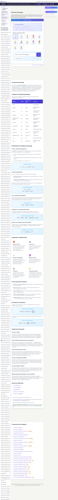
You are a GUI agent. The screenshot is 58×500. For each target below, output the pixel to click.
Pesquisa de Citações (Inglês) (5, 82)
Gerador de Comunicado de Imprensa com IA (5, 449)
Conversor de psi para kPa (5, 287)
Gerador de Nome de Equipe (5, 405)
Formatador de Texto (5, 71)
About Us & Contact (36, 485)
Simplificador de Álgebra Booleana (5, 397)
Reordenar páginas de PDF (5, 477)
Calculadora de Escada (5, 192)
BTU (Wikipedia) (16, 389)
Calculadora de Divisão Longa (5, 307)
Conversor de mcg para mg (5, 493)
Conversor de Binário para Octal (5, 119)
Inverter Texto (3, 333)
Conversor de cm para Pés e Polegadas (5, 272)
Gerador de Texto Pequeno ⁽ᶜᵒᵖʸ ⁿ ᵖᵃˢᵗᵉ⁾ (5, 165)
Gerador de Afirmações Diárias (5, 419)
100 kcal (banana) (17, 26)
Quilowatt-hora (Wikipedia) (18, 391)
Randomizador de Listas (5, 122)
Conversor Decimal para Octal (5, 235)
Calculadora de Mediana (5, 115)
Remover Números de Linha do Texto (5, 240)
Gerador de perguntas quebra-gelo (5, 438)
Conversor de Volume (17, 453)
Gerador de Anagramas (5, 98)
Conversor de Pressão (17, 444)
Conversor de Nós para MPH (18, 475)
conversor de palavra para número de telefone (5, 342)
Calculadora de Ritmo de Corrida (5, 185)
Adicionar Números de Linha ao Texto (5, 349)
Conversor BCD (4, 368)
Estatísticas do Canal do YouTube (5, 157)
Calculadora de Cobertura (5, 351)
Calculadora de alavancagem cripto (5, 261)
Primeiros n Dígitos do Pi (5, 194)
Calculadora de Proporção (5, 65)
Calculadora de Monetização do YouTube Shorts (5, 117)
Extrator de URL (4, 383)
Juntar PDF (3, 394)
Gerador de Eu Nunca (5, 440)
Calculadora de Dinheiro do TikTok (5, 364)
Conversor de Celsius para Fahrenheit (20, 471)
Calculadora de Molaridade (5, 386)
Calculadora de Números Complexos (5, 215)
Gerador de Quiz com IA (5, 78)
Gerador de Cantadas (5, 423)
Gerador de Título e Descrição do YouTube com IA (5, 453)
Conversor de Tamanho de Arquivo (20, 431)
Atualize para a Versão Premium (51, 11)
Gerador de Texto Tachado (5, 346)
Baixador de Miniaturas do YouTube (5, 183)
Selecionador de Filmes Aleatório (5, 178)
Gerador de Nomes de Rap (5, 408)
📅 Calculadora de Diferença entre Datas (5, 93)
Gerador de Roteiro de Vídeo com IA (5, 371)
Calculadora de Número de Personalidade (5, 213)
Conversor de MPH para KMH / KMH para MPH (22, 477)
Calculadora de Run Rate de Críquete (4, 24)
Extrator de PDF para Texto (5, 467)
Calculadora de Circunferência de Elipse (5, 226)
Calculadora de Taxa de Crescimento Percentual (5, 137)
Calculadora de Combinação (5, 89)
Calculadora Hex (4, 255)
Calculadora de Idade (5, 353)
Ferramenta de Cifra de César (5, 218)
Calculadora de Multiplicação (5, 113)
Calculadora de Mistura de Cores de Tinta (5, 281)
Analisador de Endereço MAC (5, 294)
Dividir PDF (3, 303)
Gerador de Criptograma (5, 220)
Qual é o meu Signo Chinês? (5, 285)
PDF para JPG (3, 484)
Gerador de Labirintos (5, 331)
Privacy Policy (28, 485)
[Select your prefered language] (50, 4)
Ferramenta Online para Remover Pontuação (5, 95)
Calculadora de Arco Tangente (5, 338)
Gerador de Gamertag (5, 403)
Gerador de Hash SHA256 (5, 174)
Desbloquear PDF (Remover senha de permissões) (5, 466)
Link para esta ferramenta (50, 9)
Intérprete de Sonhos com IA (5, 443)
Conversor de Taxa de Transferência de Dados (22, 460)
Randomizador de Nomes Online (5, 143)
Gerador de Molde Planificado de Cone (5, 277)
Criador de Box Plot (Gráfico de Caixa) (5, 370)
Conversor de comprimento (18, 436)
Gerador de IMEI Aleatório (5, 43)
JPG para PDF (3, 482)
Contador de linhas (4, 47)
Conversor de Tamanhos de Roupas (20, 466)
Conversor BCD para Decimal (5, 390)
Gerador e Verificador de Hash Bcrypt (5, 327)
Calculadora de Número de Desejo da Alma (5, 209)
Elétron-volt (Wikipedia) (17, 393)
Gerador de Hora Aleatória (5, 126)
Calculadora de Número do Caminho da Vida (5, 167)
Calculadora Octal (4, 301)
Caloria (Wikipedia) (17, 387)
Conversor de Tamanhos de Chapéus (20, 468)
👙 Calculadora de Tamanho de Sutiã (5, 322)
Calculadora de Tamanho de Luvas (19, 469)
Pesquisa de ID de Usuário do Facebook (5, 63)
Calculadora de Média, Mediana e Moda (5, 150)
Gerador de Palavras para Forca (5, 432)
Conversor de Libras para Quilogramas (20, 434)
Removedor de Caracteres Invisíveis (5, 224)
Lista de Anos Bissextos (5, 111)
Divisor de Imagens (4, 274)
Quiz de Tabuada (4, 395)
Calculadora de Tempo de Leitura (5, 329)
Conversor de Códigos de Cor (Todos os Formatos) (5, 233)
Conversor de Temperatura (18, 449)
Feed (39, 484)
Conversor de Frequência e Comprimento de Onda (23, 451)
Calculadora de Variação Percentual (5, 84)
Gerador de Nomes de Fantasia (5, 412)
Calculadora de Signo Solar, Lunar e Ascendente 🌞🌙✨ (5, 58)
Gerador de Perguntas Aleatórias (5, 325)
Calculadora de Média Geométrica (5, 161)
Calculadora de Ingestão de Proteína (5, 384)
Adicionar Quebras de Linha (5, 176)
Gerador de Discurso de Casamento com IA (5, 447)
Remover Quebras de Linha (5, 290)
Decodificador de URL (5, 392)
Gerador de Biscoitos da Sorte (5, 414)
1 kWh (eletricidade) (25, 26)
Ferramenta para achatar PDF (5, 464)
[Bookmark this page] (53, 4)
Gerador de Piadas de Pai (5, 425)
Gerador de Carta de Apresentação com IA (5, 460)
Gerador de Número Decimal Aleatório (5, 222)
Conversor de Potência (17, 440)
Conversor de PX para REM (5, 488)
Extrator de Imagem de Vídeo (5, 135)
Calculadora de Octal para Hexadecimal (5, 216)
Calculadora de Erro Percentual (5, 250)
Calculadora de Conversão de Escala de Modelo (22, 456)
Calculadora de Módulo (4, 15)
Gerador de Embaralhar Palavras (5, 187)
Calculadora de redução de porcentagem (5, 200)
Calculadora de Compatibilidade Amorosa (5, 67)
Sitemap (35, 484)
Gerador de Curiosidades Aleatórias (5, 429)
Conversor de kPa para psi (5, 87)
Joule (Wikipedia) (16, 385)
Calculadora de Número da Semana (5, 320)
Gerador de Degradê (5, 357)
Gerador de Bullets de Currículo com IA (5, 458)
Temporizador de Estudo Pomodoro (5, 336)
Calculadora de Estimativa (5, 318)
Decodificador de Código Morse (5, 156)
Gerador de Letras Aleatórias (5, 37)
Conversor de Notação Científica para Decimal (4, 17)
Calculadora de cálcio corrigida (5, 144)
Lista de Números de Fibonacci (5, 283)
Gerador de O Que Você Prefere (5, 442)
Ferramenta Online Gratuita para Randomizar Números (5, 229)
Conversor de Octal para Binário (5, 146)
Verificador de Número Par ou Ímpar (5, 362)
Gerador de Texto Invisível (5, 305)
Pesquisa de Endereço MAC (5, 60)
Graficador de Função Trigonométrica (5, 189)
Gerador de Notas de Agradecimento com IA (5, 445)
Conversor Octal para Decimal (5, 106)
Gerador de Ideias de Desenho (5, 416)
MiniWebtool (17, 400)
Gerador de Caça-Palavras (5, 69)
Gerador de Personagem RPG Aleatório (5, 159)
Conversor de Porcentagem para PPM (20, 438)
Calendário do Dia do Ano (5, 388)
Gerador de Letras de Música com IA (5, 495)
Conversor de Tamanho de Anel (19, 464)
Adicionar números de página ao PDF (5, 475)
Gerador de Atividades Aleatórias (5, 244)
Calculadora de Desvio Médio (5, 296)
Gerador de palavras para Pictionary (5, 434)
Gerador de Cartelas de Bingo (5, 41)
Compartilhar (45, 4)
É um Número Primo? (5, 202)
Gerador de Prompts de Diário (5, 418)
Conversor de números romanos (5, 211)
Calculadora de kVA (4, 366)
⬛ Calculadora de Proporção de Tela (5, 340)
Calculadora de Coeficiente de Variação (5, 128)
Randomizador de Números (5, 316)
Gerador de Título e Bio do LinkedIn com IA (5, 456)
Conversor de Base (4, 141)
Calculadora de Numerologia (5, 207)
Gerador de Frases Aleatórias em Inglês (5, 288)
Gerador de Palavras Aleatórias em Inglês (5, 133)
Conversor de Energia (17, 429)
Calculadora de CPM (5, 399)
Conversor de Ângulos (17, 427)
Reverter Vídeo (4, 292)
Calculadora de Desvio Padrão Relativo (5, 102)
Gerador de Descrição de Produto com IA (5, 451)
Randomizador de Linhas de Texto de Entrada (5, 191)
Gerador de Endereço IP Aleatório (5, 132)
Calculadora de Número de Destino (5, 61)
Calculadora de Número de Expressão (5, 45)
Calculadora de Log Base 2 (5, 375)
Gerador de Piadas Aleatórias (5, 427)
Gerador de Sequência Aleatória (5, 168)
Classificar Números (5, 76)
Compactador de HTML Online (5, 270)
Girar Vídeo (3, 239)
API (15, 485)
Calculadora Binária (4, 54)
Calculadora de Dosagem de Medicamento (5, 263)
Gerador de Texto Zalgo (5, 231)
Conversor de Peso (17, 455)
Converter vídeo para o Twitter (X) (5, 401)
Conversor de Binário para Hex (5, 130)
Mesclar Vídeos (4, 170)
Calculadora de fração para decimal (5, 152)
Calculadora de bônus (5, 248)
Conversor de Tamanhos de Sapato (20, 445)
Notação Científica (19, 58)
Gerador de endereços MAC (5, 39)
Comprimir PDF (4, 298)
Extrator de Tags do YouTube (5, 257)
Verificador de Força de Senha (5, 359)
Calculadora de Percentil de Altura (5, 268)
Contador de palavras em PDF (5, 471)
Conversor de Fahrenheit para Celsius (20, 473)
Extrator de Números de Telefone (5, 196)
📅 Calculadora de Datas (5, 36)
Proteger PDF (3, 473)
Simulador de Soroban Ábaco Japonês (5, 279)
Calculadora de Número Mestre (5, 148)
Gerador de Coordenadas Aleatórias (5, 109)
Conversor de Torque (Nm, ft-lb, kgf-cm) (21, 458)
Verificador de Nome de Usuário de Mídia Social (5, 360)
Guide (42, 484)
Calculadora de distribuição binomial (5, 253)
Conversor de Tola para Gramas (5, 490)
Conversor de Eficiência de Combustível (21, 462)
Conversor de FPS (4, 264)
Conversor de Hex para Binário (5, 104)
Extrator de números (3, 21)
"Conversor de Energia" (17, 399)
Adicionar (39, 4)
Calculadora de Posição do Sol (5, 181)
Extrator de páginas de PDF (5, 469)
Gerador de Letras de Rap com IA (5, 462)
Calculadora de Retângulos (5, 355)
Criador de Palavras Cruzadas (5, 266)
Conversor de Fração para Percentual (5, 205)
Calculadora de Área (5, 309)
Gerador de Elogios (4, 421)
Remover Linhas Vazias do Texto (5, 198)
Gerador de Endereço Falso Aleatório (5, 237)
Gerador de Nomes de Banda (5, 410)
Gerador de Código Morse (5, 52)
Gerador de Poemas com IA (5, 497)
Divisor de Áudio (4, 100)
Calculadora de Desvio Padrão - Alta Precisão (5, 139)
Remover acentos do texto (5, 80)
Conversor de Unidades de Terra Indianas (5, 491)
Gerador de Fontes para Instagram (5, 314)
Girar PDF (3, 480)
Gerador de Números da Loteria (5, 180)
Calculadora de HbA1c (5, 154)
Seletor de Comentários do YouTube (5, 259)
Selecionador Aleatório (5, 347)
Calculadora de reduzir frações (5, 379)
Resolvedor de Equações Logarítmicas (5, 335)
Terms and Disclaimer (21, 485)
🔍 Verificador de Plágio (5, 172)
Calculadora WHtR (4, 311)
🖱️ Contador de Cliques (5, 74)
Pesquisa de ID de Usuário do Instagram (5, 32)
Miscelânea (3, 4)
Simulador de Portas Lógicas (5, 246)
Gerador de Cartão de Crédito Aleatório (5, 56)
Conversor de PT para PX (5, 486)
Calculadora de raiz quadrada (5, 377)
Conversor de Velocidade (18, 447)
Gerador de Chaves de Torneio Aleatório (5, 312)
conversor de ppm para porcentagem (20, 442)
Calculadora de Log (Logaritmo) (5, 242)
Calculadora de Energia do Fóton (4, 12)
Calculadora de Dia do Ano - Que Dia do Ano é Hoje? (5, 85)
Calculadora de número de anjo (5, 91)
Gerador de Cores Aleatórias (5, 50)
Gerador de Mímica (4, 436)
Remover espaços (4, 34)
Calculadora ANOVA (4, 373)
